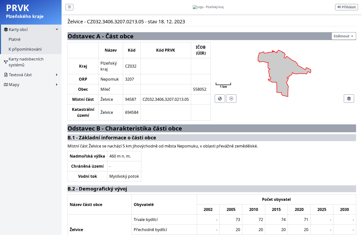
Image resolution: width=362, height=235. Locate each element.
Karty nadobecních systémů (26, 62)
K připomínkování (25, 49)
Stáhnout (342, 36)
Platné (14, 39)
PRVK (17, 8)
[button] (69, 7)
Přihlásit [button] (348, 7)
